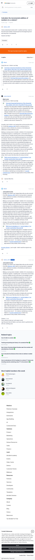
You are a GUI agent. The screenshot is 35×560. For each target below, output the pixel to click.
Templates (10, 492)
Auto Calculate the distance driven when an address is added (16, 354)
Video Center (10, 462)
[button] (2, 3)
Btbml (5, 62)
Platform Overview (12, 409)
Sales (8, 445)
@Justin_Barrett (5, 247)
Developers (10, 485)
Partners (9, 479)
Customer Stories (12, 469)
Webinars (9, 472)
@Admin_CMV (12, 126)
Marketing (9, 435)
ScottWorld (9, 383)
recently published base (15, 241)
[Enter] (3, 7)
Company (9, 499)
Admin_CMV (7, 27)
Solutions (9, 429)
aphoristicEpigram (10, 388)
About (8, 502)
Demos (9, 465)
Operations (10, 439)
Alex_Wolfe (8, 393)
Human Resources (12, 442)
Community (10, 489)
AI (7, 422)
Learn (8, 452)
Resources (10, 475)
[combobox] (17, 7)
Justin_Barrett (7, 96)
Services (9, 482)
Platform (9, 405)
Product (9, 432)
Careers (9, 505)
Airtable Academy (12, 455)
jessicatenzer (9, 378)
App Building (10, 419)
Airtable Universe (11, 495)
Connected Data (11, 426)
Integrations (10, 412)
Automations (4, 357)
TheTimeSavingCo (10, 374)
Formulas (4, 12)
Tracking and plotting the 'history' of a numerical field (14, 342)
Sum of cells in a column (7, 338)
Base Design (4, 340)
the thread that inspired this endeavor (20, 78)
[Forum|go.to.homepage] (10, 3)
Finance (9, 449)
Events (8, 459)
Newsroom (10, 515)
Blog (8, 509)
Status (8, 512)
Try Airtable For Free (12, 519)
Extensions (10, 416)
